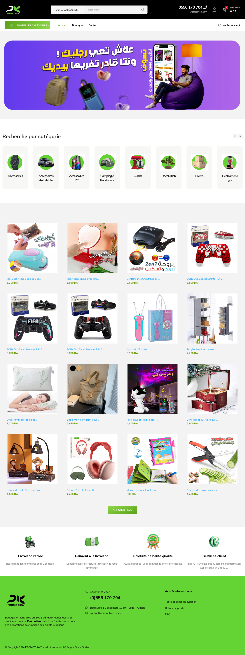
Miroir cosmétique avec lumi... (83, 278)
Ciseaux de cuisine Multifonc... (203, 490)
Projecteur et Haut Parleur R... (143, 419)
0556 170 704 (191, 7)
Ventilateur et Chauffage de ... (143, 278)
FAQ (167, 614)
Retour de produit (175, 608)
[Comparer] (56, 236)
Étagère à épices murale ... (201, 349)
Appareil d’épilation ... (138, 349)
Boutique (77, 25)
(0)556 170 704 (105, 597)
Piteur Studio (82, 647)
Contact (93, 25)
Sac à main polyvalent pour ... (83, 419)
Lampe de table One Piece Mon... (25, 490)
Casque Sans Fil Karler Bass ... (83, 490)
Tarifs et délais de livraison (180, 601)
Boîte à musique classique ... (202, 419)
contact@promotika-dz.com (106, 613)
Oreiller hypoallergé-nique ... (22, 419)
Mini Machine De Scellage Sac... (24, 278)
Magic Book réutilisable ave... (142, 490)
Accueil (62, 25)
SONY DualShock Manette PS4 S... (205, 278)
